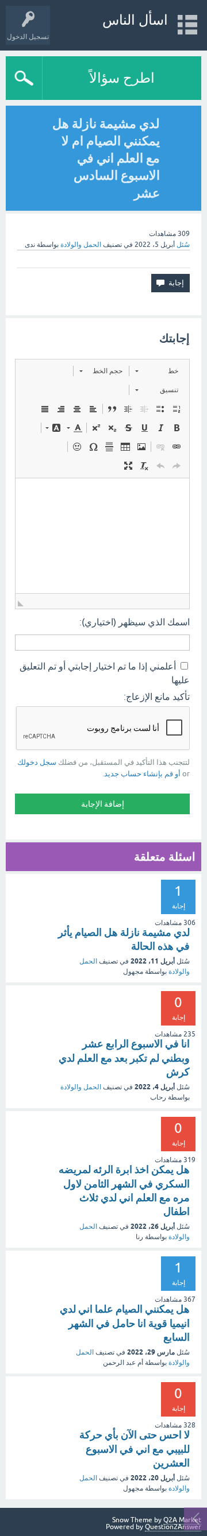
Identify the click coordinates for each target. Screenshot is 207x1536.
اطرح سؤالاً (122, 78)
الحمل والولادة (80, 245)
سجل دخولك (36, 762)
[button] (157, 371)
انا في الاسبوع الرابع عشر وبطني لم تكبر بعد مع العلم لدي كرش (124, 1058)
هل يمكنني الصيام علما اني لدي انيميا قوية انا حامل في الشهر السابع (125, 1323)
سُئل (183, 245)
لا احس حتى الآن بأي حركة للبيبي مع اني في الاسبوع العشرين (134, 1449)
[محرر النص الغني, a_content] (102, 535)
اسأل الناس (135, 20)
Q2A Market (182, 1520)
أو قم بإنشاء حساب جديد (142, 773)
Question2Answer (173, 1527)
